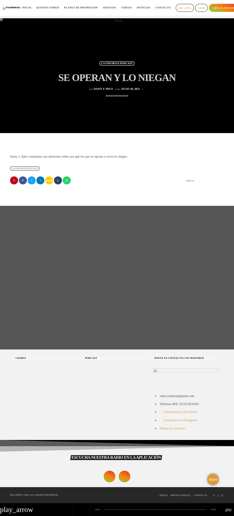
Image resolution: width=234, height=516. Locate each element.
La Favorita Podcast (117, 63)
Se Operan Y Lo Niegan (116, 413)
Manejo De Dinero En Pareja (185, 315)
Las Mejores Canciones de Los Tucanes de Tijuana (51, 397)
